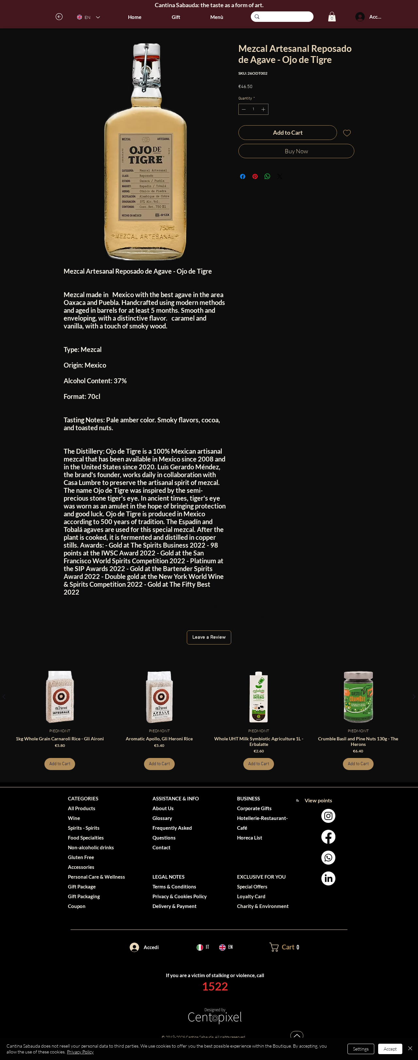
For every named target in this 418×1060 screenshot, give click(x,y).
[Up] (296, 1035)
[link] (332, 17)
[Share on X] (280, 176)
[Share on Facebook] (243, 176)
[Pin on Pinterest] (255, 176)
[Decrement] (243, 109)
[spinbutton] (253, 109)
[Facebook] (328, 837)
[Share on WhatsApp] (267, 176)
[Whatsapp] (328, 858)
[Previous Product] (4, 697)
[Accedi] (360, 16)
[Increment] (263, 109)
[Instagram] (328, 816)
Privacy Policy (80, 1051)
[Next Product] (414, 697)
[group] (209, 720)
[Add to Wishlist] (347, 132)
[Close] (410, 1049)
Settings (361, 1049)
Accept (390, 1049)
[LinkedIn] (328, 878)
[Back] (59, 16)
